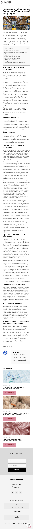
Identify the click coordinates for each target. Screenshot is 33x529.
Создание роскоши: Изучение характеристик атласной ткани (12, 439)
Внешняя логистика (9, 55)
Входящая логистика (9, 53)
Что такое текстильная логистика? (12, 50)
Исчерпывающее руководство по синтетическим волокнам (13, 387)
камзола (17, 517)
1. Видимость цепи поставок (11, 59)
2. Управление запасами (10, 61)
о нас (17, 504)
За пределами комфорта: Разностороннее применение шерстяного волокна (16, 413)
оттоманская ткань (17, 519)
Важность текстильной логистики (12, 56)
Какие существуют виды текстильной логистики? (15, 52)
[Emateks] (6, 2)
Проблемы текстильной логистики (12, 58)
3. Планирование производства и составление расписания (15, 63)
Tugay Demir (16, 352)
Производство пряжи (17, 507)
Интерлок (17, 516)
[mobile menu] (30, 2)
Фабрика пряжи (17, 506)
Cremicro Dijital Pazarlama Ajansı (13, 523)
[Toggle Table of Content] (26, 48)
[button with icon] (12, 492)
